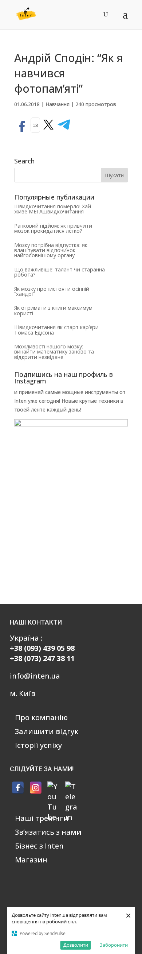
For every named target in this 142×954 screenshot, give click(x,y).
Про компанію (41, 717)
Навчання (58, 104)
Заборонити (114, 945)
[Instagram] (35, 787)
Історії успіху (38, 745)
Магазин (31, 860)
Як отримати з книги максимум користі (53, 310)
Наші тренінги (41, 818)
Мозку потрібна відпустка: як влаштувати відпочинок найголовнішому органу (50, 250)
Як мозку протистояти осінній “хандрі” (51, 291)
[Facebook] (18, 787)
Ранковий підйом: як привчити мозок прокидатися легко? (53, 228)
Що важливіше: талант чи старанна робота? (59, 272)
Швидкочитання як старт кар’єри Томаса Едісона (56, 330)
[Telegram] (71, 787)
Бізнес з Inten (39, 846)
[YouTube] (53, 787)
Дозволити (75, 945)
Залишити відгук (46, 731)
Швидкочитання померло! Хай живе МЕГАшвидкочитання (52, 209)
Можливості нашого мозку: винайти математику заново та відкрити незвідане (54, 351)
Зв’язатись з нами (48, 832)
